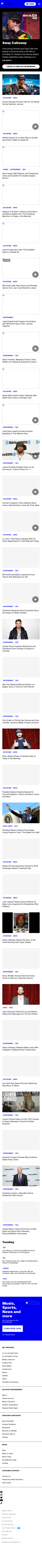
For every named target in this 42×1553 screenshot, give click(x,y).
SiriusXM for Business (10, 1382)
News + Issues (7, 826)
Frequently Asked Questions (12, 1479)
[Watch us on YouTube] (2, 1500)
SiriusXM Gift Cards (9, 1460)
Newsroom (6, 1428)
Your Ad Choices (7, 1521)
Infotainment (7, 1369)
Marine (4, 1372)
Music (15, 98)
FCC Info (4, 1535)
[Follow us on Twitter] (2, 1497)
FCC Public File (7, 1531)
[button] (39, 4)
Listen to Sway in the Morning (21, 66)
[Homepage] (8, 4)
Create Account (8, 1398)
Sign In (4, 1395)
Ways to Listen (7, 1453)
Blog (4, 1450)
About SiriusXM (7, 1421)
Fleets (4, 1379)
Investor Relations (9, 1424)
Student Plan (7, 1363)
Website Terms (7, 1511)
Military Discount (8, 1360)
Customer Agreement (9, 1514)
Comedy (5, 169)
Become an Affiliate (9, 1431)
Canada (5, 1463)
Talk (24, 169)
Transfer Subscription (10, 1405)
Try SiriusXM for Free (10, 1356)
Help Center (6, 1483)
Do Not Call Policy (8, 1524)
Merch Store (6, 1457)
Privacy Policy (6, 1518)
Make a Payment (8, 1402)
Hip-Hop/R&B (7, 98)
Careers (5, 1437)
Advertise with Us (8, 1434)
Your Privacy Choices (9, 1528)
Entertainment (15, 169)
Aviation (5, 1376)
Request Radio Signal (10, 1408)
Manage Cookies (7, 1538)
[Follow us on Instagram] (2, 1494)
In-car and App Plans (10, 1353)
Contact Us (6, 1476)
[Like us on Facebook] (2, 1492)
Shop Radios (6, 1366)
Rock (11, 1007)
